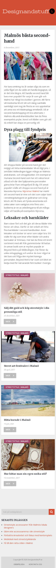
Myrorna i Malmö (31, 191)
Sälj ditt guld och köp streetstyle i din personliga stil (26, 310)
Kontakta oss (35, 564)
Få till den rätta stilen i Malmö (18, 543)
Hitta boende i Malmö (17, 419)
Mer (8, 321)
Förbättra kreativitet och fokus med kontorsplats (28, 535)
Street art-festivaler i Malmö (21, 365)
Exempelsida (19, 564)
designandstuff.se (35, 559)
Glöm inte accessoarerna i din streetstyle (24, 531)
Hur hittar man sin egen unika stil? (25, 473)
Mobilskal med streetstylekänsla (20, 539)
